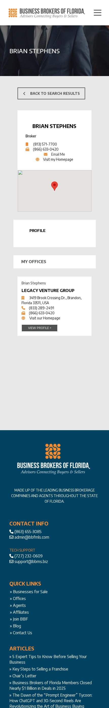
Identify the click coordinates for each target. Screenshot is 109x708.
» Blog (15, 625)
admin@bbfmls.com (31, 537)
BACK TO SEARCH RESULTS (55, 93)
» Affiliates (19, 612)
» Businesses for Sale (29, 591)
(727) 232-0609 (28, 555)
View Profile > (39, 328)
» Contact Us (21, 632)
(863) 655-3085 (28, 531)
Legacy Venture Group (48, 290)
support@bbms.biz (31, 561)
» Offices (18, 598)
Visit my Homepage (58, 159)
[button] (54, 186)
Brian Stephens (54, 126)
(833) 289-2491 (41, 308)
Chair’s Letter (24, 675)
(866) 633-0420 (46, 149)
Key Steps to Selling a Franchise (40, 668)
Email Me (58, 154)
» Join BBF (19, 619)
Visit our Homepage (44, 318)
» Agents (18, 605)
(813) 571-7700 (45, 144)
